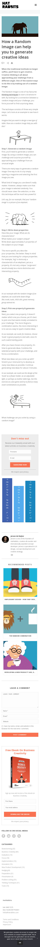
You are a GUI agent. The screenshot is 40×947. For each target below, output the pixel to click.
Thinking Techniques (9, 883)
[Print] (13, 62)
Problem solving (7, 880)
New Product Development (11, 867)
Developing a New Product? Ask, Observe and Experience (21, 672)
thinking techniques (10, 94)
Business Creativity (8, 852)
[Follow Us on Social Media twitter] (19, 836)
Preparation (6, 873)
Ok (20, 943)
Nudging (5, 870)
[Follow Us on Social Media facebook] (3, 836)
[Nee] (37, 938)
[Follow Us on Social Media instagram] (14, 836)
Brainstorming (7, 849)
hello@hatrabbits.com (11, 912)
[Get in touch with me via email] (12, 555)
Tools (4, 886)
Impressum (7, 924)
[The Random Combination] (20, 619)
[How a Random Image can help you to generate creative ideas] (20, 26)
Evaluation (5, 855)
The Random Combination (20, 636)
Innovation (5, 864)
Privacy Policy (8, 922)
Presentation (6, 877)
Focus (4, 858)
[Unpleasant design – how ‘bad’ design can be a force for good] (20, 582)
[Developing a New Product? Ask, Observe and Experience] (20, 655)
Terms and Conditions (11, 919)
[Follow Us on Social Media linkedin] (8, 836)
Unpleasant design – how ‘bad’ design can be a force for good (21, 599)
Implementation (7, 861)
